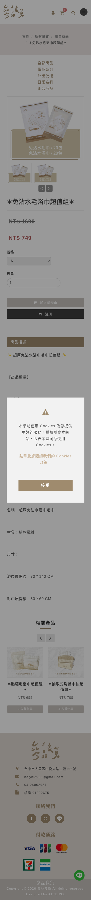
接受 (45, 485)
